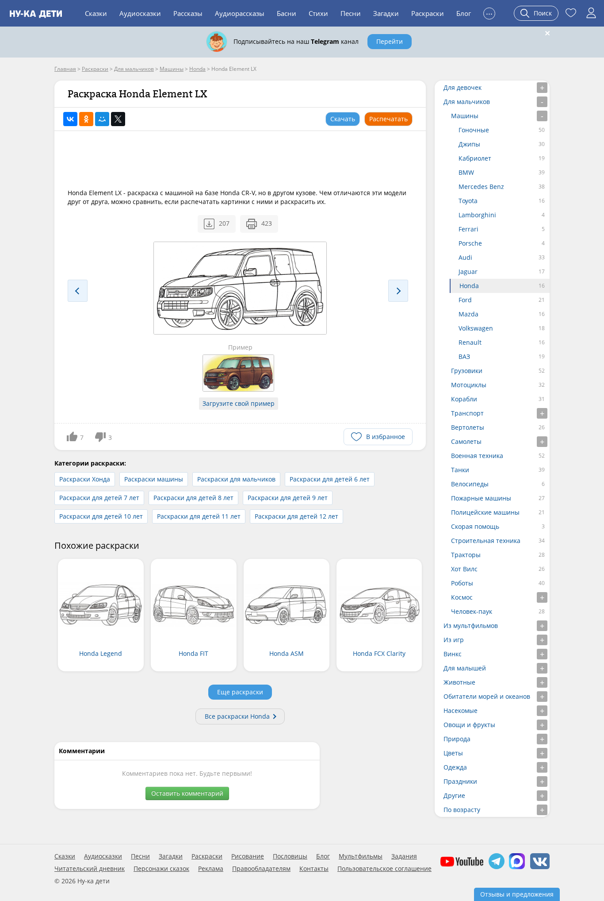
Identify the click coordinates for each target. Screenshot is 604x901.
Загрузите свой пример (239, 403)
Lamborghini (477, 215)
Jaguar (468, 271)
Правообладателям (261, 869)
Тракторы (466, 555)
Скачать (342, 119)
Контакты (314, 869)
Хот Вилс (464, 569)
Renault (470, 342)
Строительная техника (485, 540)
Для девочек (462, 87)
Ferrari (468, 229)
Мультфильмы (360, 856)
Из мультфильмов (470, 625)
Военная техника (477, 455)
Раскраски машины (153, 479)
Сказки (96, 13)
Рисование (247, 856)
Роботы (462, 583)
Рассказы (188, 13)
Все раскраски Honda (237, 716)
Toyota (468, 200)
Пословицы (290, 856)
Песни (350, 13)
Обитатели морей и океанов (486, 696)
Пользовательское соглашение (384, 869)
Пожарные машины (481, 498)
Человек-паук (471, 611)
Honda (469, 285)
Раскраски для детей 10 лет (101, 516)
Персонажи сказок (161, 869)
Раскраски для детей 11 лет (199, 516)
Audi (465, 257)
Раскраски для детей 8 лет (193, 497)
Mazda (468, 314)
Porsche (470, 243)
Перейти (389, 41)
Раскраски (427, 13)
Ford (465, 300)
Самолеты (466, 441)
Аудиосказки (140, 13)
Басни (286, 13)
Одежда (455, 767)
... (489, 12)
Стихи (318, 13)
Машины (464, 116)
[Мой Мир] (102, 119)
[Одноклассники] (86, 119)
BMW (466, 172)
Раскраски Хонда (84, 479)
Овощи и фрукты (469, 724)
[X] (118, 119)
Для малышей (464, 668)
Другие (454, 795)
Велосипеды (470, 484)
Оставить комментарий (187, 793)
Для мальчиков (466, 101)
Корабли (464, 399)
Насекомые (460, 710)
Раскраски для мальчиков (236, 479)
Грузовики (466, 370)
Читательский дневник (89, 869)
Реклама (210, 869)
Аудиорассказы (239, 13)
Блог (463, 13)
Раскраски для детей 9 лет (288, 497)
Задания (404, 856)
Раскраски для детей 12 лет (296, 516)
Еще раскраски (240, 692)
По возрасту (461, 809)
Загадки (386, 13)
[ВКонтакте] (70, 119)
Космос (462, 597)
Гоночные (474, 130)
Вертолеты (467, 427)
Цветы (453, 753)
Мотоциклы (468, 385)
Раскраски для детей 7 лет (99, 497)
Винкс (452, 654)
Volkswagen (476, 328)
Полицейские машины (485, 512)
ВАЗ (464, 356)
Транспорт (467, 413)
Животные (459, 682)
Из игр (453, 639)
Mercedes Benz (481, 186)
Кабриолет (475, 158)
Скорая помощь (475, 526)
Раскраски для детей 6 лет (330, 479)
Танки (460, 470)
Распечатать (388, 119)
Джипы (469, 144)
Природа (456, 739)
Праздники (460, 781)
